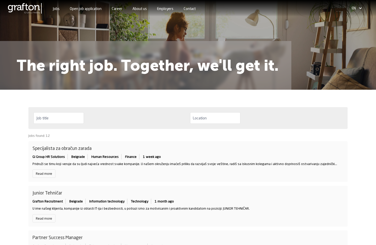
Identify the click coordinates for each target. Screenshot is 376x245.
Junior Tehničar (47, 193)
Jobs (56, 8)
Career (117, 8)
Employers (165, 8)
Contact (190, 8)
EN (354, 8)
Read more (44, 173)
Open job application (86, 8)
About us (139, 8)
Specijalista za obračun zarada (62, 148)
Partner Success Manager (57, 237)
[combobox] (59, 118)
